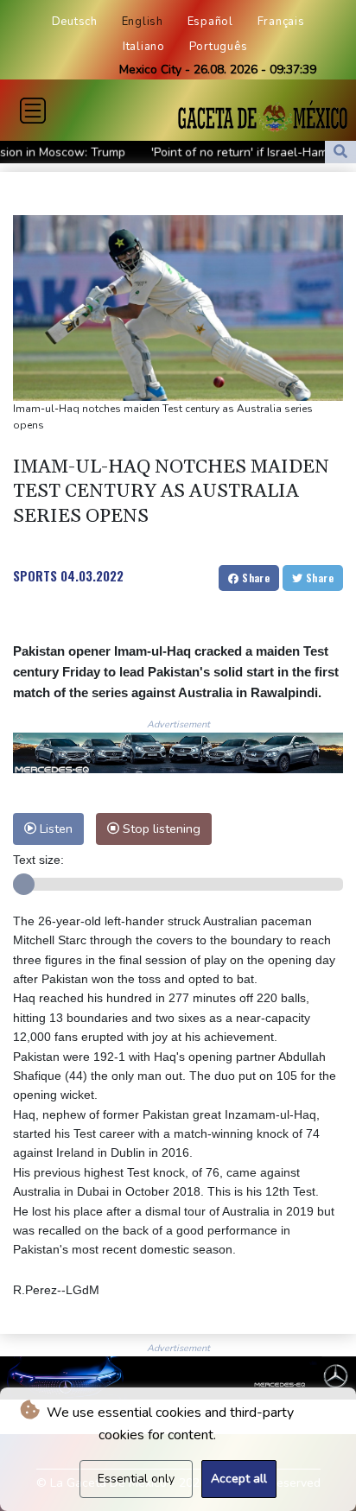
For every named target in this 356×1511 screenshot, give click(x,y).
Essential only (136, 1478)
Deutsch (75, 21)
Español (210, 21)
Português (218, 46)
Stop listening (159, 828)
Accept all (239, 1478)
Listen (54, 828)
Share (254, 577)
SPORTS (35, 575)
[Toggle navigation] (33, 110)
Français (281, 21)
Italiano (144, 46)
